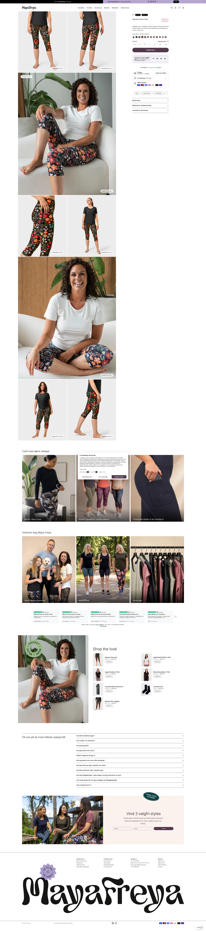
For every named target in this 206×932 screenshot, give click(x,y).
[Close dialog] (136, 450)
